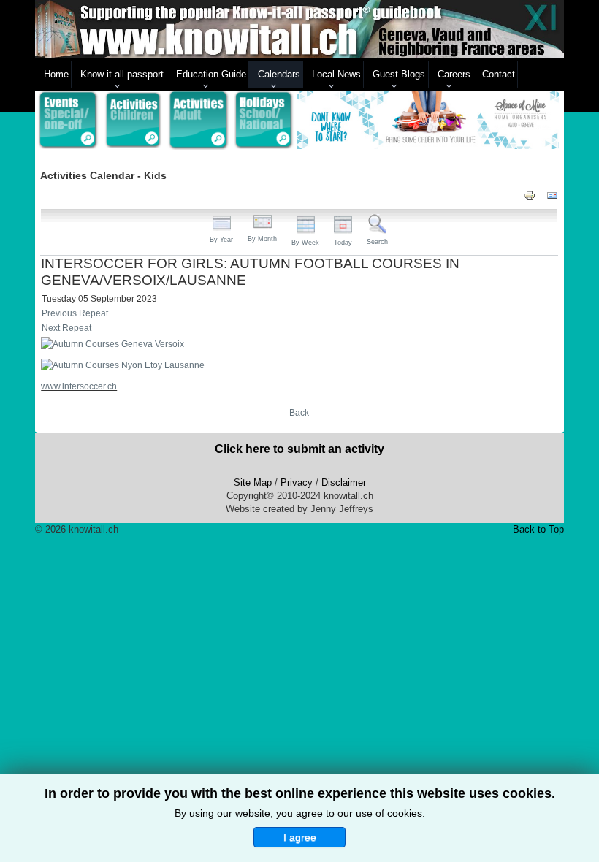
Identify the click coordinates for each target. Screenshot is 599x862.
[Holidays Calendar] (264, 120)
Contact (498, 74)
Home (56, 74)
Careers (454, 74)
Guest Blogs (399, 74)
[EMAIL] (552, 195)
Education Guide (211, 74)
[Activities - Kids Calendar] (134, 120)
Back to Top (538, 529)
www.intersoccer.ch (79, 386)
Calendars (279, 74)
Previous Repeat (75, 313)
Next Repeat (66, 328)
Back (299, 413)
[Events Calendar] (68, 120)
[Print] (529, 195)
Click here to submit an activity (299, 449)
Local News (336, 74)
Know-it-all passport (122, 74)
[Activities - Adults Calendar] (199, 120)
